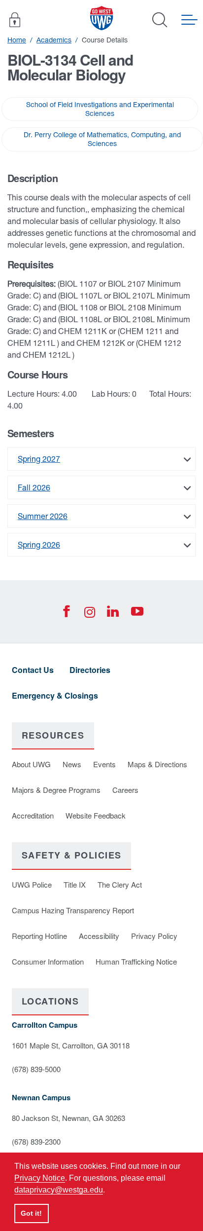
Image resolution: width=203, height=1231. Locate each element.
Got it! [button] (31, 1213)
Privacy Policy (154, 936)
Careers (125, 789)
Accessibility (99, 936)
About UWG (31, 764)
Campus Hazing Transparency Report (73, 910)
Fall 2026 (34, 487)
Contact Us (33, 669)
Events (104, 764)
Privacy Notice (39, 1178)
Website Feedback (96, 815)
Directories (89, 669)
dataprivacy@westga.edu (58, 1190)
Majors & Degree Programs (56, 789)
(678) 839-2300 (36, 1141)
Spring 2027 (39, 458)
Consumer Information (48, 961)
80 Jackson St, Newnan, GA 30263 (68, 1118)
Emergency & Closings (55, 695)
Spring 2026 (39, 544)
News (72, 764)
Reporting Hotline (39, 936)
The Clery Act (120, 884)
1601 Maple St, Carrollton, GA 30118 (71, 1045)
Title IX (75, 884)
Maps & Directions (157, 764)
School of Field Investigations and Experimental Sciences (100, 109)
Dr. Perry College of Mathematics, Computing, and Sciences (102, 139)
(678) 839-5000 (36, 1069)
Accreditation (33, 815)
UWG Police (32, 884)
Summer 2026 (43, 516)
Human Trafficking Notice (136, 961)
